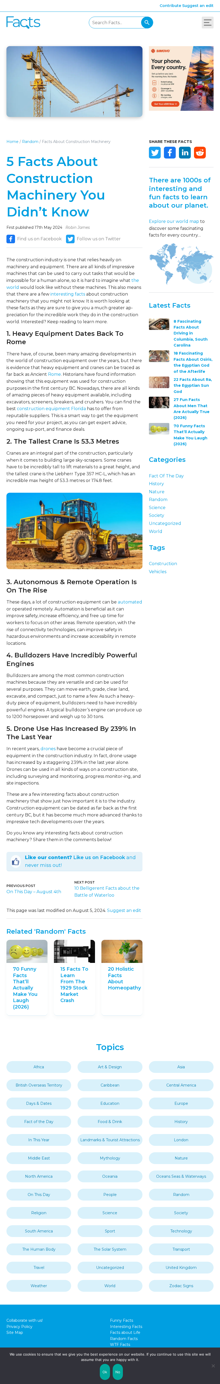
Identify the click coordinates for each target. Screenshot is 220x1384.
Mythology (110, 1158)
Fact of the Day (166, 475)
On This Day (39, 1194)
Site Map (14, 1332)
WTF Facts (120, 1344)
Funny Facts (121, 1320)
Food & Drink (110, 1121)
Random (30, 141)
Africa (39, 1067)
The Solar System (110, 1249)
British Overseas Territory (39, 1085)
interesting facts (67, 294)
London (181, 1140)
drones (48, 748)
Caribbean (110, 1085)
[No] (213, 1365)
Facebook (170, 153)
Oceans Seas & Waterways (181, 1176)
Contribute (170, 5)
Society (156, 515)
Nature (156, 491)
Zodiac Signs (181, 1285)
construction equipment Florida (51, 408)
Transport (181, 1249)
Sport (110, 1231)
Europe (181, 1103)
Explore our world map (174, 221)
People (110, 1194)
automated (130, 602)
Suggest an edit (198, 5)
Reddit (200, 153)
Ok (104, 1372)
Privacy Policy (19, 1326)
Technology (181, 1231)
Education (109, 1103)
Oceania (110, 1176)
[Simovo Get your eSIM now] (181, 109)
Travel (39, 1267)
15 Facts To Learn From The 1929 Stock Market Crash (74, 984)
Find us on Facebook (39, 238)
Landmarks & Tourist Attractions (110, 1140)
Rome (54, 374)
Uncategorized (165, 523)
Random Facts (124, 1338)
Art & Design (110, 1067)
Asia (181, 1067)
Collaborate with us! (24, 1320)
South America (39, 1231)
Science (157, 507)
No (117, 1372)
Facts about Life (125, 1332)
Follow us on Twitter (99, 238)
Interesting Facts (126, 1326)
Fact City (23, 22)
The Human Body (39, 1249)
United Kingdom (181, 1267)
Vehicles (157, 571)
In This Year (38, 1140)
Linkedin (185, 153)
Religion (38, 1212)
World (155, 531)
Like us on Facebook (99, 857)
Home (12, 141)
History (156, 483)
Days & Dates (39, 1103)
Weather (39, 1285)
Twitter (155, 153)
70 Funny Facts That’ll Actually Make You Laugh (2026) (25, 988)
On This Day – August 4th (33, 891)
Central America (181, 1085)
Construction (163, 563)
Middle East (39, 1158)
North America (39, 1176)
